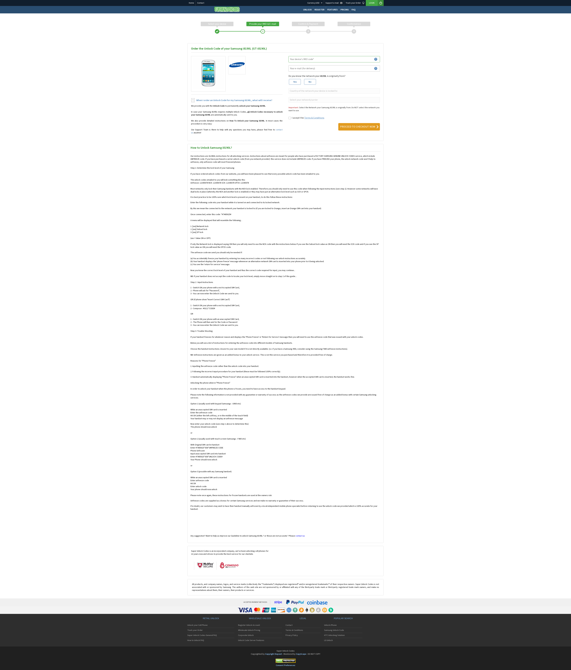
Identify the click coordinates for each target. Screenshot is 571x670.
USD (313, 2)
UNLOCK (307, 9)
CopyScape (301, 654)
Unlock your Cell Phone (197, 625)
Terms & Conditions (314, 118)
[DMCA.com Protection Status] (285, 661)
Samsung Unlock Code (334, 630)
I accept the (308, 118)
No (310, 81)
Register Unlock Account (249, 625)
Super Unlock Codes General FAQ (202, 635)
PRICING (345, 9)
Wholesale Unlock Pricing (249, 630)
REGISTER (319, 9)
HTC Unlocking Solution (334, 635)
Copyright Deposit (273, 654)
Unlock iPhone (330, 625)
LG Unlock (328, 640)
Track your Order (195, 630)
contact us (300, 535)
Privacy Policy (292, 635)
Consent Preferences (285, 665)
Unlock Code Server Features (251, 640)
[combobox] (334, 91)
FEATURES (332, 9)
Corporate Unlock (246, 635)
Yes (295, 81)
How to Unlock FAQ (195, 640)
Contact (200, 2)
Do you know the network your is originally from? (316, 76)
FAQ (354, 9)
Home (191, 2)
